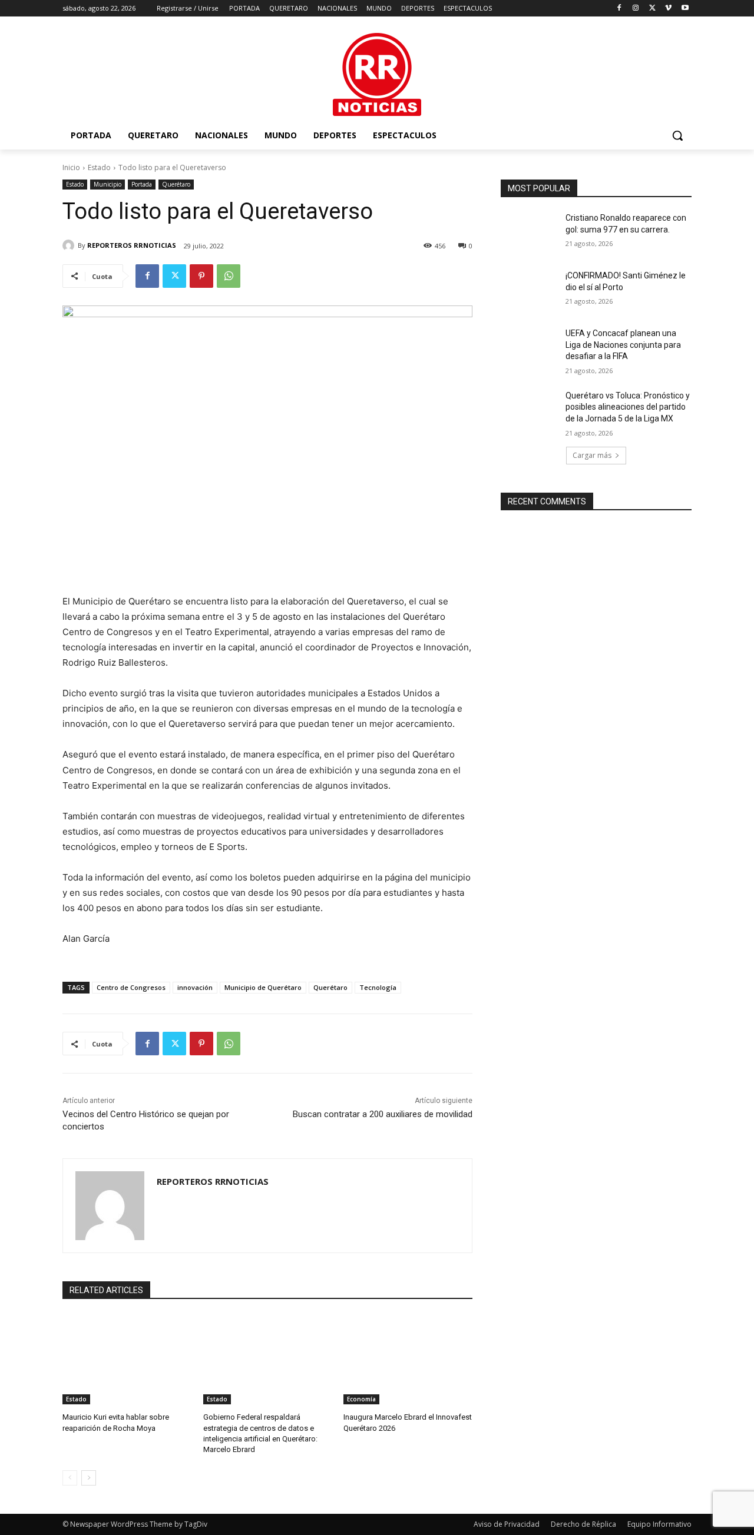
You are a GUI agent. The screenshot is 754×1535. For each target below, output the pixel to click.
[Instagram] (636, 8)
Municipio (107, 184)
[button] (677, 135)
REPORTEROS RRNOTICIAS (131, 245)
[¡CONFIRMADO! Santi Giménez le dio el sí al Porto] (529, 290)
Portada (141, 184)
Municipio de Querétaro (263, 987)
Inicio (71, 167)
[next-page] (88, 1478)
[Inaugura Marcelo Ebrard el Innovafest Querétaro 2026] (407, 1359)
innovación (195, 987)
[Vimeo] (668, 8)
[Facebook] (619, 8)
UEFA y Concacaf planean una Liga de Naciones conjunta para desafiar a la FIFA (623, 344)
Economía (361, 1399)
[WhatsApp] (228, 276)
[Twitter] (652, 8)
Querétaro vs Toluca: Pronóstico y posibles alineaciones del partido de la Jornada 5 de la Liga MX (628, 407)
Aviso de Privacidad (507, 1524)
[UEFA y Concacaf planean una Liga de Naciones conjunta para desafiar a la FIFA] (529, 348)
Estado (99, 167)
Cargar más (592, 455)
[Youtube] (685, 8)
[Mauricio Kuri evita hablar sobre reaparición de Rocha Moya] (126, 1359)
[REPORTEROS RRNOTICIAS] (70, 245)
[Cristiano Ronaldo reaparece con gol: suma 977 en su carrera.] (529, 232)
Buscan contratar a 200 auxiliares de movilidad (382, 1114)
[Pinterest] (201, 276)
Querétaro (176, 184)
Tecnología (377, 987)
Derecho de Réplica (583, 1524)
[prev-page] (69, 1478)
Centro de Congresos (131, 987)
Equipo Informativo (659, 1524)
